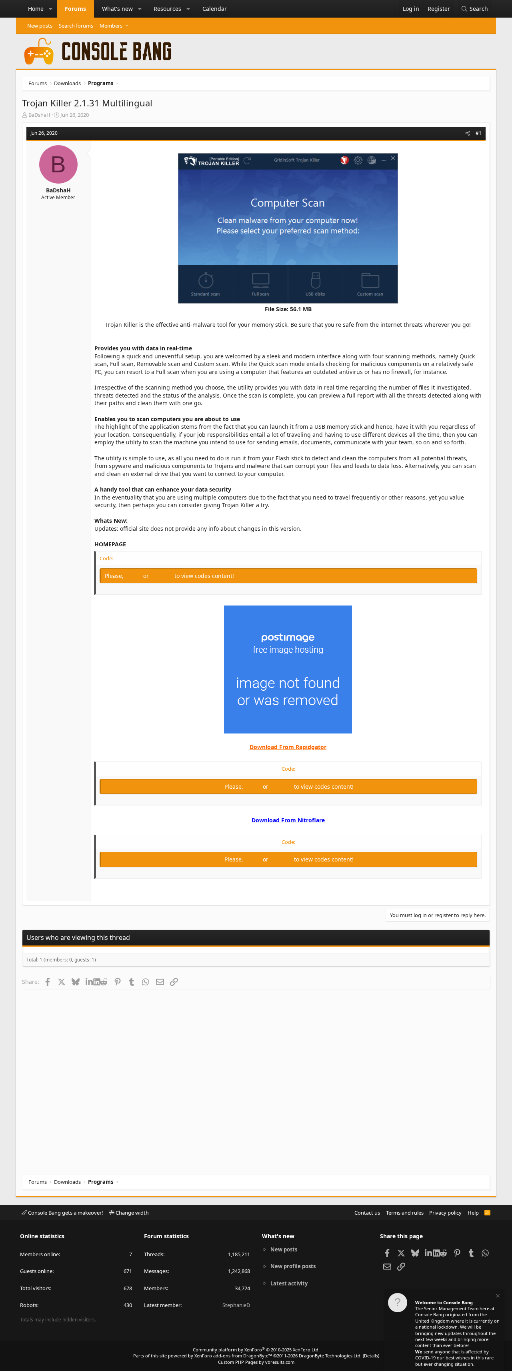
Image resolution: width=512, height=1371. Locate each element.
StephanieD (236, 1305)
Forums (75, 8)
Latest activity (289, 1283)
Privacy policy (445, 1212)
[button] (51, 9)
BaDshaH (39, 114)
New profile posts (293, 1266)
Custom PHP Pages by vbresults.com (256, 1362)
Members (111, 25)
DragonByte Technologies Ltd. (330, 1356)
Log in (134, 576)
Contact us (367, 1212)
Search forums (76, 25)
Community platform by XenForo (256, 1350)
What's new (117, 8)
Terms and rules (405, 1212)
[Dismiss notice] (497, 1297)
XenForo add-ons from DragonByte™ (233, 1356)
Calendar (214, 8)
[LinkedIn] (89, 981)
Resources (167, 8)
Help (473, 1212)
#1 (479, 133)
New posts (39, 25)
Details (371, 1356)
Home (36, 8)
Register (162, 576)
